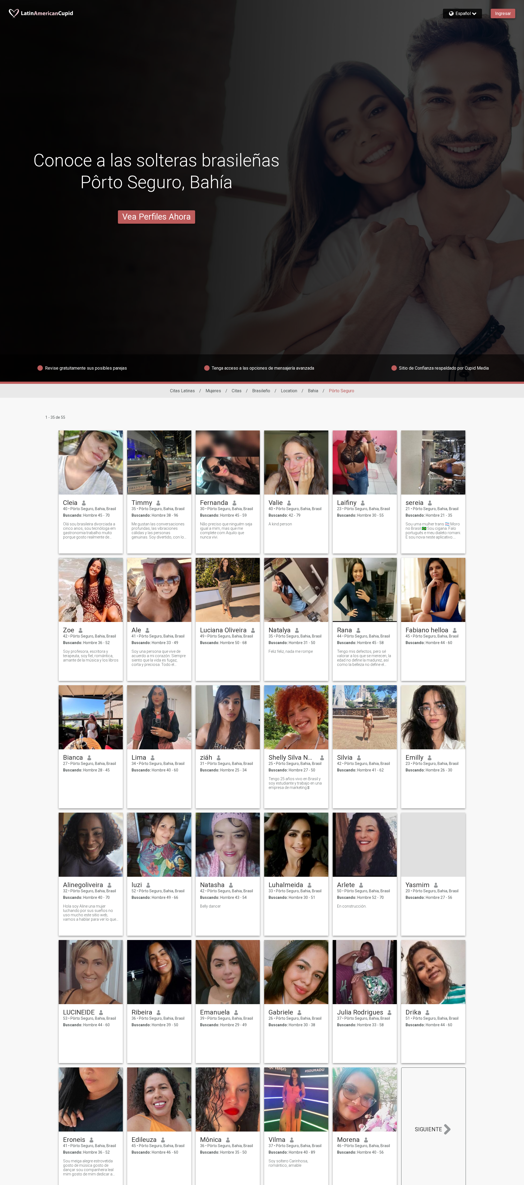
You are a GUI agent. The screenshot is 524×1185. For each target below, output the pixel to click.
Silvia (345, 757)
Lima (139, 757)
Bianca (73, 757)
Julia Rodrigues (360, 1012)
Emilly (414, 757)
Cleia (70, 503)
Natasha (212, 885)
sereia (415, 503)
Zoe (68, 630)
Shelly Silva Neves (292, 757)
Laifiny (346, 503)
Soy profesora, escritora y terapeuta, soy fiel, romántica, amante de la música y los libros (90, 655)
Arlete (346, 885)
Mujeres (213, 390)
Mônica (211, 1140)
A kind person (280, 524)
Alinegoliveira (83, 885)
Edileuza (144, 1140)
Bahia (313, 390)
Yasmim (418, 885)
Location (289, 390)
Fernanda (214, 503)
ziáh (206, 757)
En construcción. (352, 906)
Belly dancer (210, 906)
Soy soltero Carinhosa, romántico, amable (288, 1163)
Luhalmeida (286, 885)
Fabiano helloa (427, 630)
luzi (137, 885)
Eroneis (74, 1140)
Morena (348, 1140)
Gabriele (281, 1012)
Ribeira (142, 1012)
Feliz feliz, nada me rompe (291, 651)
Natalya (280, 630)
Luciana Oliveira (223, 630)
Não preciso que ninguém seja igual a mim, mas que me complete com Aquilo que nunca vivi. (226, 530)
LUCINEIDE (79, 1012)
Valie (276, 503)
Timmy (142, 503)
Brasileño (261, 390)
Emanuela (215, 1012)
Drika (413, 1012)
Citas (237, 390)
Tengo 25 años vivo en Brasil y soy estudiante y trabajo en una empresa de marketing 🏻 (295, 783)
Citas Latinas (182, 390)
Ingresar (503, 13)
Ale (136, 630)
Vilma (277, 1140)
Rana (344, 630)
